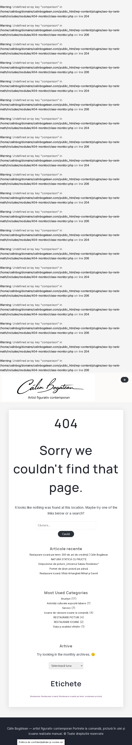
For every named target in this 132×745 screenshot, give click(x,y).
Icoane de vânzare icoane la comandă (66, 612)
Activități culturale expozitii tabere (66, 603)
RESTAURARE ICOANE (66, 621)
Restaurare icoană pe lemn (71, 696)
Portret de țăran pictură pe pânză (69, 568)
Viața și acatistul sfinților (66, 626)
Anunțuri (65, 598)
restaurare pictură (93, 696)
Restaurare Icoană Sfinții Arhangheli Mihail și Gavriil (69, 573)
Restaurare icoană (49, 696)
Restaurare (35, 696)
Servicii (66, 607)
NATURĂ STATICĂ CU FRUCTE (68, 559)
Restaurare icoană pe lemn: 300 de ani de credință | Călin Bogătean (69, 554)
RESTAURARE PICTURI (66, 617)
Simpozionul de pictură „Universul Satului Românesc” (68, 563)
